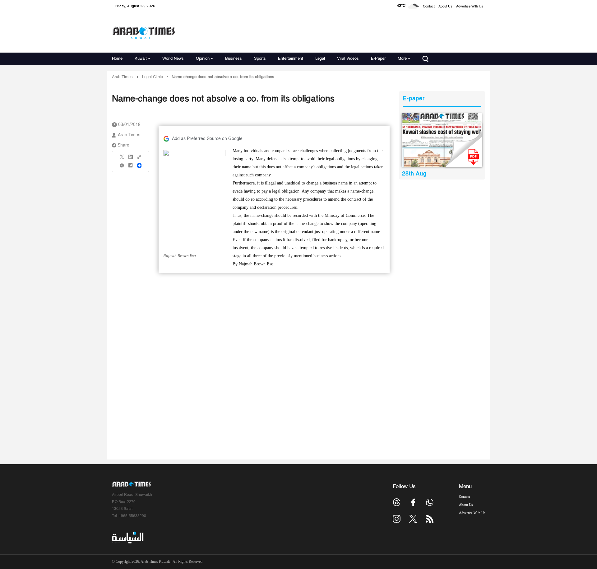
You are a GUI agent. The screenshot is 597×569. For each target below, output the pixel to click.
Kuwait (141, 59)
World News (173, 59)
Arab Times (122, 77)
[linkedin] (130, 159)
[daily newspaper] (442, 140)
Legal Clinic (152, 77)
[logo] (143, 32)
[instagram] (396, 519)
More (402, 59)
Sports (260, 59)
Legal (320, 59)
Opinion (203, 59)
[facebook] (130, 167)
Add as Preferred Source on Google (207, 139)
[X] (122, 159)
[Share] (139, 165)
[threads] (396, 502)
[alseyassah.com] (127, 537)
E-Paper (378, 59)
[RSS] (429, 519)
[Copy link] (139, 159)
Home (117, 59)
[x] (413, 519)
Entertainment (290, 59)
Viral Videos (348, 59)
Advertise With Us (469, 6)
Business (233, 59)
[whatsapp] (122, 167)
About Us (445, 6)
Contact (429, 6)
